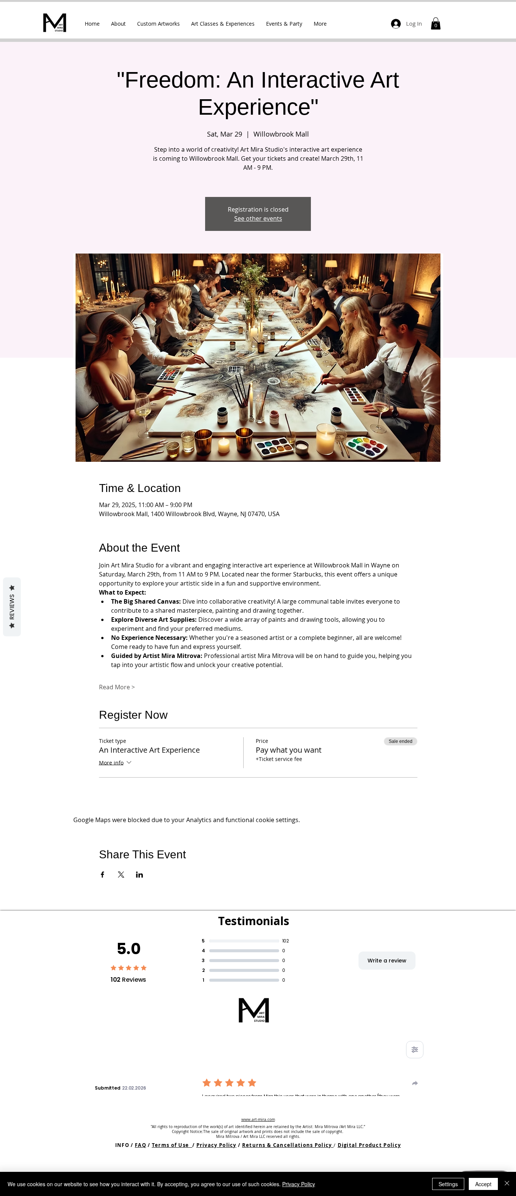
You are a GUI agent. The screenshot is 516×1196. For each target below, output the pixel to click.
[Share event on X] (121, 875)
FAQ (140, 1145)
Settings (448, 1184)
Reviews (12, 607)
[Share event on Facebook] (102, 875)
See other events (258, 218)
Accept (483, 1184)
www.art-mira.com (258, 1119)
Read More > (117, 687)
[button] (158, 24)
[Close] (506, 1184)
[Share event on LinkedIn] (139, 875)
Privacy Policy (216, 1145)
